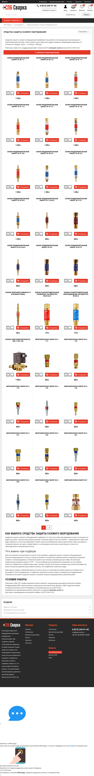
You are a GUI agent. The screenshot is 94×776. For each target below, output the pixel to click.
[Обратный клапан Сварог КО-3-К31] (75, 455)
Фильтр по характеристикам (48, 52)
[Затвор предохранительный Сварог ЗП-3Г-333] (18, 173)
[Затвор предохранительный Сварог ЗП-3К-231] (75, 173)
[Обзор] (8, 93)
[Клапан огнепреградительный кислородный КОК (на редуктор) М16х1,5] (75, 314)
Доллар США (53, 655)
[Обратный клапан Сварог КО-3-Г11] (46, 361)
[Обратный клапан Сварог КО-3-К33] (18, 501)
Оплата (69, 2)
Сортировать (83, 31)
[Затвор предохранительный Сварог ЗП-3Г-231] (75, 126)
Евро (50, 658)
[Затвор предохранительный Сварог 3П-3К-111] (18, 79)
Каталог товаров (11, 20)
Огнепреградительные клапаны (15, 613)
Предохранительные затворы (14, 610)
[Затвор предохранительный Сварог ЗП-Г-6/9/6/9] (46, 220)
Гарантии (78, 2)
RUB (5, 2)
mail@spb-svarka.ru (49, 10)
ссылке (72, 746)
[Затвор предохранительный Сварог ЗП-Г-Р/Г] (75, 220)
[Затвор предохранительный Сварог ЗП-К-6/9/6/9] (18, 267)
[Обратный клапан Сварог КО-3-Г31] (18, 408)
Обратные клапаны (10, 607)
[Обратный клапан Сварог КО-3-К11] (18, 455)
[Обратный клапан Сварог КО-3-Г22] (75, 361)
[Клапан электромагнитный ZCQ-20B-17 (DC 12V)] (18, 361)
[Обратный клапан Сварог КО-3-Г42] (75, 408)
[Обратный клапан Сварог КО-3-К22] (46, 455)
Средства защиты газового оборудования (41, 25)
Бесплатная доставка (57, 2)
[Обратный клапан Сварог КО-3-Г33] (46, 408)
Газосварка (18, 25)
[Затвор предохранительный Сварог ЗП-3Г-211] (46, 126)
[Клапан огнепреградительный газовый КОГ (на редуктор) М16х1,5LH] (46, 314)
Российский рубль (55, 652)
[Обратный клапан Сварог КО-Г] (75, 501)
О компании (43, 2)
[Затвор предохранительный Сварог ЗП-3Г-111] (75, 79)
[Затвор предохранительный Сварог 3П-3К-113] (46, 79)
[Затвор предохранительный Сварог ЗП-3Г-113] (18, 126)
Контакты (87, 2)
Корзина (28, 629)
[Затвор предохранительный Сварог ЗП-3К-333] (18, 220)
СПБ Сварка (7, 25)
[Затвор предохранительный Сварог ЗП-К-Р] (46, 267)
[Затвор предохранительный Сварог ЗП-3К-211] (46, 173)
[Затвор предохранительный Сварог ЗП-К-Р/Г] (75, 267)
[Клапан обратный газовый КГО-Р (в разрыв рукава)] (18, 314)
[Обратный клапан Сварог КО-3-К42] (46, 501)
